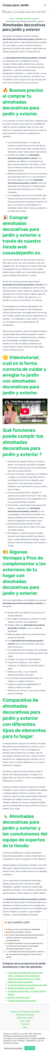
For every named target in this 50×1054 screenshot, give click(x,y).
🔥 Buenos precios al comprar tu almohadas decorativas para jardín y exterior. (23, 930)
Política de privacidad (25, 1015)
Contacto (25, 1024)
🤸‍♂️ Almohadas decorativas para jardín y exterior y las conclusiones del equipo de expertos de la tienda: (25, 954)
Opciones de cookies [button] (13, 1048)
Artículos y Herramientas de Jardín (25, 1011)
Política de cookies (25, 1018)
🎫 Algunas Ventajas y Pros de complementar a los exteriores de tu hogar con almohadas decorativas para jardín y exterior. (24, 946)
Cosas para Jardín (16, 5)
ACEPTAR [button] (29, 1048)
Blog (25, 1027)
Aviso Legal (25, 1021)
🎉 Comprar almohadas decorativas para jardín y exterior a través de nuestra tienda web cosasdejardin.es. (25, 937)
